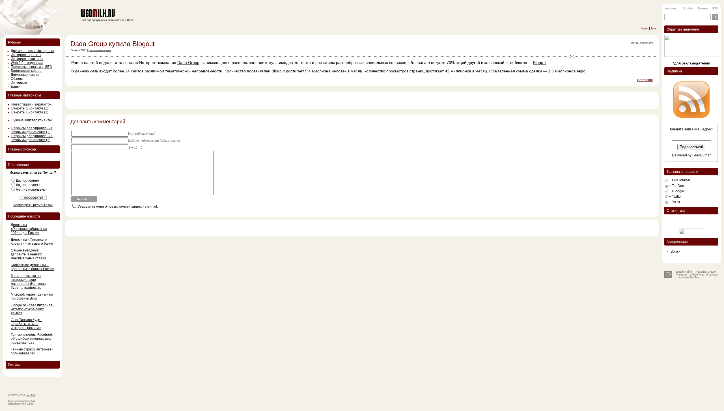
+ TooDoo (676, 186)
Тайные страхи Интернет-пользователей (32, 351)
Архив (644, 28)
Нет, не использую (31, 189)
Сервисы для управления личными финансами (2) (32, 138)
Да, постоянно (27, 180)
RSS (715, 8)
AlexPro (694, 277)
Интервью (19, 83)
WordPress (697, 274)
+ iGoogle (676, 191)
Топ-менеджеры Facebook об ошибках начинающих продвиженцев (32, 339)
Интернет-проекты (26, 55)
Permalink (645, 80)
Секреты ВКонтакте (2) (29, 112)
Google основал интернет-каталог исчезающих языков (32, 309)
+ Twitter (675, 197)
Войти (675, 251)
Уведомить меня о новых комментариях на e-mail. (118, 206)
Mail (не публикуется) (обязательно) (154, 140)
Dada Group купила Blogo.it (112, 44)
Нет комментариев (100, 50)
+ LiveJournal (679, 180)
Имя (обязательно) (142, 133)
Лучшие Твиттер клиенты (31, 120)
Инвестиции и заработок (31, 104)
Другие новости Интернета (32, 51)
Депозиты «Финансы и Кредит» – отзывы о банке (32, 242)
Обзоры (17, 79)
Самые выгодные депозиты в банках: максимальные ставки (28, 254)
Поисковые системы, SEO (31, 67)
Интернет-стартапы (27, 59)
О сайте (688, 8)
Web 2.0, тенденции (27, 63)
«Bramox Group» (706, 271)
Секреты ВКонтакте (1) (29, 108)
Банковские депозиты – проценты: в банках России (32, 267)
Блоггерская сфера (26, 71)
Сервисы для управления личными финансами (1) (32, 130)
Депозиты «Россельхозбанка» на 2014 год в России (29, 229)
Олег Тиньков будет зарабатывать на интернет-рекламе (26, 324)
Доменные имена (25, 75)
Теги (653, 28)
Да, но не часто (28, 185)
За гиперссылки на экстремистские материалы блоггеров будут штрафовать (28, 282)
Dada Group (188, 62)
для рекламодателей (692, 63)
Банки (15, 87)
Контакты (670, 8)
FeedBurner (701, 155)
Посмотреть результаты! (33, 205)
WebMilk (31, 395)
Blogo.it (539, 62)
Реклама (703, 8)
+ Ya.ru (674, 202)
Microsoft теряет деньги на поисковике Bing (32, 296)
